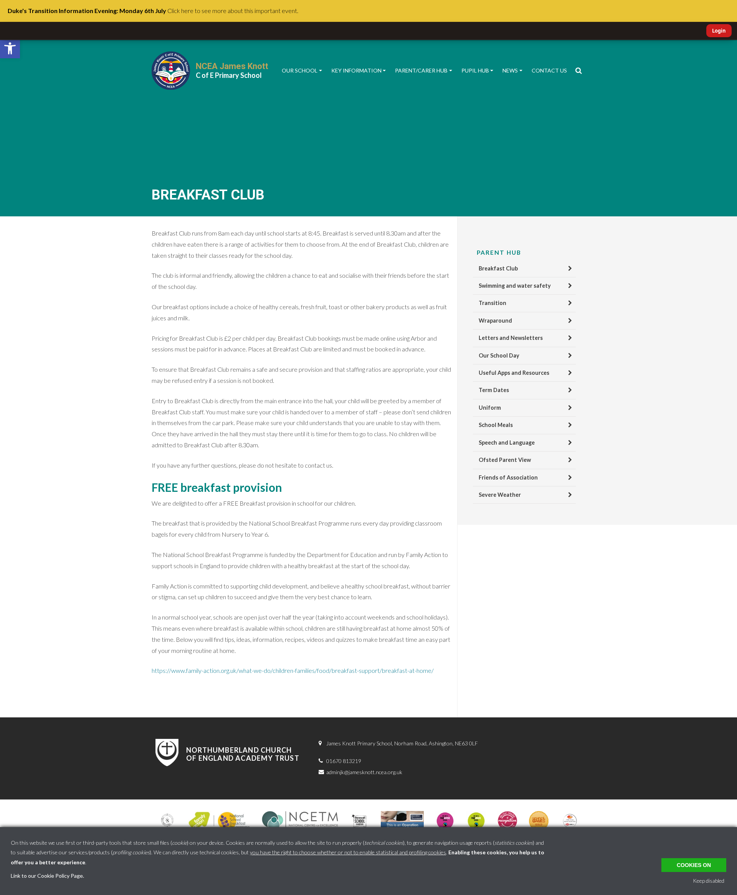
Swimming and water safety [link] (515, 285)
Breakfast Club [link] (498, 268)
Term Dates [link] (494, 390)
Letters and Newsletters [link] (511, 338)
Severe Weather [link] (500, 494)
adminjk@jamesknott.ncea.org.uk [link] (364, 772)
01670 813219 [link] (343, 761)
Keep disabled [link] (708, 880)
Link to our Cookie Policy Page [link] (47, 875)
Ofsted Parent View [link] (505, 460)
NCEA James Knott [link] (232, 66)
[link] (10, 48)
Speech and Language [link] (507, 442)
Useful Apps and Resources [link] (514, 372)
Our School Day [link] (499, 355)
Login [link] (719, 30)
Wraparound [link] (495, 320)
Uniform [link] (490, 407)
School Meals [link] (496, 425)
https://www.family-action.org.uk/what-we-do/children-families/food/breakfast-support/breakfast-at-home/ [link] (293, 670)
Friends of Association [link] (508, 477)
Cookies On (694, 865)
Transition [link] (492, 303)
